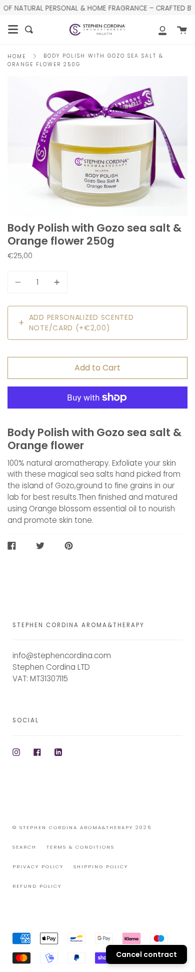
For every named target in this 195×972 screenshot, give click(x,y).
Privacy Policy (38, 866)
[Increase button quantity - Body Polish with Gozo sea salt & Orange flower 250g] (56, 282)
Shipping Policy (101, 866)
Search (24, 847)
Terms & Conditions (80, 847)
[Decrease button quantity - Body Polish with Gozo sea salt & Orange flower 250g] (20, 282)
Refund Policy (37, 886)
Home (17, 56)
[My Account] (157, 29)
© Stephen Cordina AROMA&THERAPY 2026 (82, 827)
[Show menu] (13, 30)
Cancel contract (146, 954)
